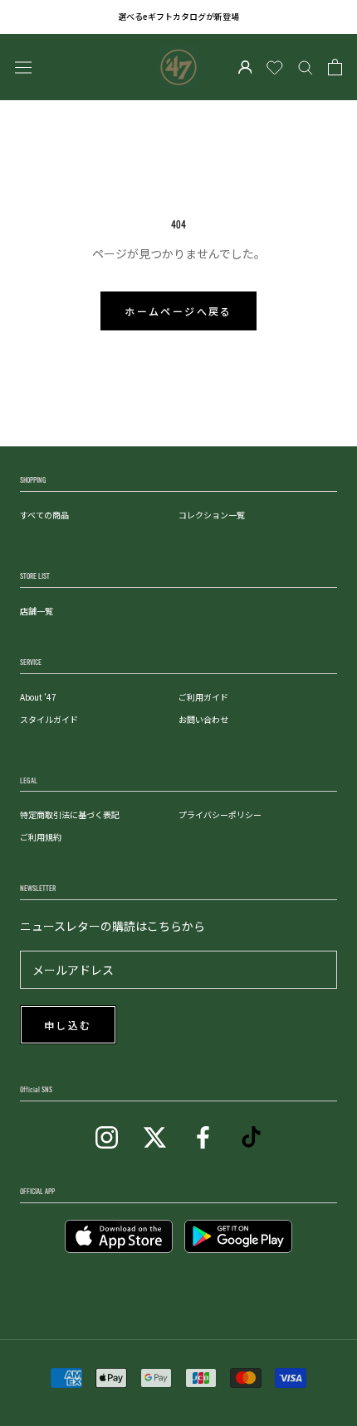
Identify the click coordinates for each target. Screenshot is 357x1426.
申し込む (68, 1026)
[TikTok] (251, 1136)
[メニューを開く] (23, 67)
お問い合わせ (203, 719)
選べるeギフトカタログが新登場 (178, 16)
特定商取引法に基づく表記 (70, 814)
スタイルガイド (49, 719)
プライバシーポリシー (220, 814)
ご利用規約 (40, 837)
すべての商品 (44, 514)
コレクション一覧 (211, 514)
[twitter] (155, 1136)
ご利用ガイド (203, 697)
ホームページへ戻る (178, 312)
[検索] (305, 67)
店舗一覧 (36, 611)
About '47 (38, 697)
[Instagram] (106, 1136)
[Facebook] (203, 1136)
